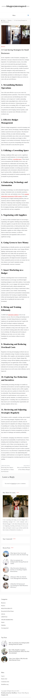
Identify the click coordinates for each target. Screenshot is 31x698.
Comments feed (5, 681)
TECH (2, 622)
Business (3, 46)
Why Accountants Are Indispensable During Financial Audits (19, 561)
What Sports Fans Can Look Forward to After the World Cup (19, 553)
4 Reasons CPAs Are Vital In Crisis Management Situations (18, 577)
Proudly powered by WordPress (9, 692)
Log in (2, 676)
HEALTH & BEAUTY (6, 608)
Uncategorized (4, 628)
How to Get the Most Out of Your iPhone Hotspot (23, 468)
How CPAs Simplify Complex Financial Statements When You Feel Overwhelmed (19, 651)
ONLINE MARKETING (7, 619)
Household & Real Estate (7, 611)
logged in (13, 483)
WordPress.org (4, 684)
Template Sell (4, 695)
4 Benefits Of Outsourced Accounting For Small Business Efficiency (19, 585)
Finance (3, 605)
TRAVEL (3, 625)
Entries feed (4, 678)
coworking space (17, 159)
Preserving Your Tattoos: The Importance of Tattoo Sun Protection (7, 469)
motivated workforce (13, 314)
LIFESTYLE (4, 616)
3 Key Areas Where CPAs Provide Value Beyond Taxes (18, 659)
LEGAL (3, 614)
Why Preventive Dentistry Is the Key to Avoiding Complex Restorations (18, 569)
